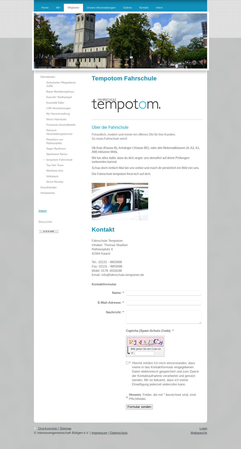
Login (203, 428)
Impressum (99, 433)
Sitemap (65, 428)
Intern (43, 211)
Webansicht (199, 433)
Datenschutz (119, 433)
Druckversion (47, 428)
